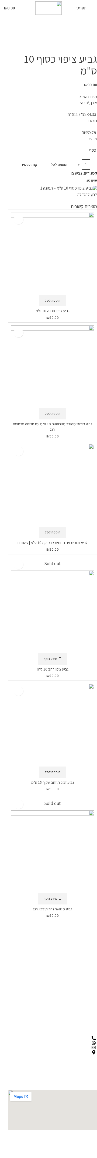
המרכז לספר (86, 36)
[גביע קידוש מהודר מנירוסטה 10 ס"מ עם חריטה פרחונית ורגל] (52, 366)
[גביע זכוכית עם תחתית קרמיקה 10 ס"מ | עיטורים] (52, 485)
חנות (68, 36)
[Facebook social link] (82, 180)
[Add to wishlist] (18, 219)
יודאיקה (56, 36)
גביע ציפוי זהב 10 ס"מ (52, 669)
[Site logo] (48, 7)
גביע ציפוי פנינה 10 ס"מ (53, 310)
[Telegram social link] (68, 180)
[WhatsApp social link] (75, 180)
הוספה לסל (59, 164)
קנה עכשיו (29, 164)
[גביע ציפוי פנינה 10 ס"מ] (52, 253)
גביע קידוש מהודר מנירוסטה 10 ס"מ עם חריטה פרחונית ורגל (52, 426)
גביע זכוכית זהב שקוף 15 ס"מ (52, 782)
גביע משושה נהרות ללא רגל (52, 908)
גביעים (41, 36)
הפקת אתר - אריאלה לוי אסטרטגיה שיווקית (64, 1142)
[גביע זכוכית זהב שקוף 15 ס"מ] (52, 725)
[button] (52, 300)
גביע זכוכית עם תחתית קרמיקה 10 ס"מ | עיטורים (52, 542)
